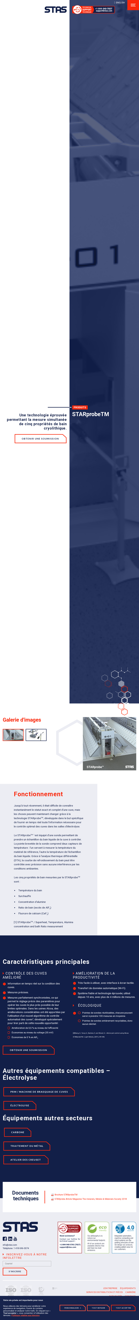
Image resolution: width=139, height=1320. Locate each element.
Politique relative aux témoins (25, 1315)
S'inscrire (15, 1271)
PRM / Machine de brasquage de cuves (39, 1091)
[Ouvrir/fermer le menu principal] (133, 5)
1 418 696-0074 (21, 1248)
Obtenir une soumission (41, 438)
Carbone (17, 1132)
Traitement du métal (26, 1146)
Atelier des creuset (26, 1159)
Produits (80, 407)
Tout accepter (123, 1308)
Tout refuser (98, 1308)
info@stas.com (10, 1245)
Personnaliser (72, 1308)
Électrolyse (19, 1105)
